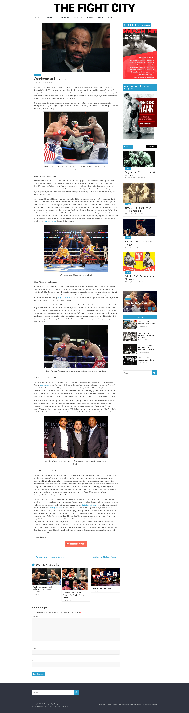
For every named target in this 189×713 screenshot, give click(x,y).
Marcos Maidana (50, 221)
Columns (78, 17)
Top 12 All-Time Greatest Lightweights (146, 361)
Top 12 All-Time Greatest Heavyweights (146, 324)
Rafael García (52, 82)
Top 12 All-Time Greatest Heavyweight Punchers (146, 337)
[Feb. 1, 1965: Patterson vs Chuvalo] (139, 253)
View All (151, 146)
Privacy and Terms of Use (137, 704)
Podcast (100, 17)
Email (35, 661)
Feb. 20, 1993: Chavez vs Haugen (138, 243)
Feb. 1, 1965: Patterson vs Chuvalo (139, 277)
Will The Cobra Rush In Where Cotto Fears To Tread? (44, 589)
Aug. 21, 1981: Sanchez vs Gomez (139, 306)
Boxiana (50, 17)
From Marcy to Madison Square (105, 556)
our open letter (44, 385)
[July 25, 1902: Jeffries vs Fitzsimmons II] (139, 184)
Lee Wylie (89, 17)
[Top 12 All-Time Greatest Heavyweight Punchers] (130, 333)
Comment (35, 616)
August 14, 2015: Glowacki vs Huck (140, 173)
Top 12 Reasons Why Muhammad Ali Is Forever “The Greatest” (146, 349)
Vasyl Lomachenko (64, 297)
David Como (142, 247)
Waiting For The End (102, 588)
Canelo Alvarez (78, 213)
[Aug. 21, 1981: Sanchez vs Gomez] (140, 292)
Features (37, 17)
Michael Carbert (143, 282)
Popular (141, 319)
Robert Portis (141, 177)
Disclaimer (148, 704)
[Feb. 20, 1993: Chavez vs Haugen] (139, 220)
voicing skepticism (56, 507)
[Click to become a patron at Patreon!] (76, 542)
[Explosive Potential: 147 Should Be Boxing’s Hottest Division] (75, 569)
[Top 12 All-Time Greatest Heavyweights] (130, 322)
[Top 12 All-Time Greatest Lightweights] (130, 358)
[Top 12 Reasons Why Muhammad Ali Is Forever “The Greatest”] (130, 346)
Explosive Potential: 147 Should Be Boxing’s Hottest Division (75, 595)
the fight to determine (89, 505)
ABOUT (110, 17)
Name (35, 648)
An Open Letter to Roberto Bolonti (48, 556)
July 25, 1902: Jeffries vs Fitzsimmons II (138, 209)
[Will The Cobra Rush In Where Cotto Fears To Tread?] (46, 569)
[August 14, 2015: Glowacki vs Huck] (139, 152)
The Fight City (65, 17)
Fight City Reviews (124, 704)
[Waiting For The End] (105, 569)
